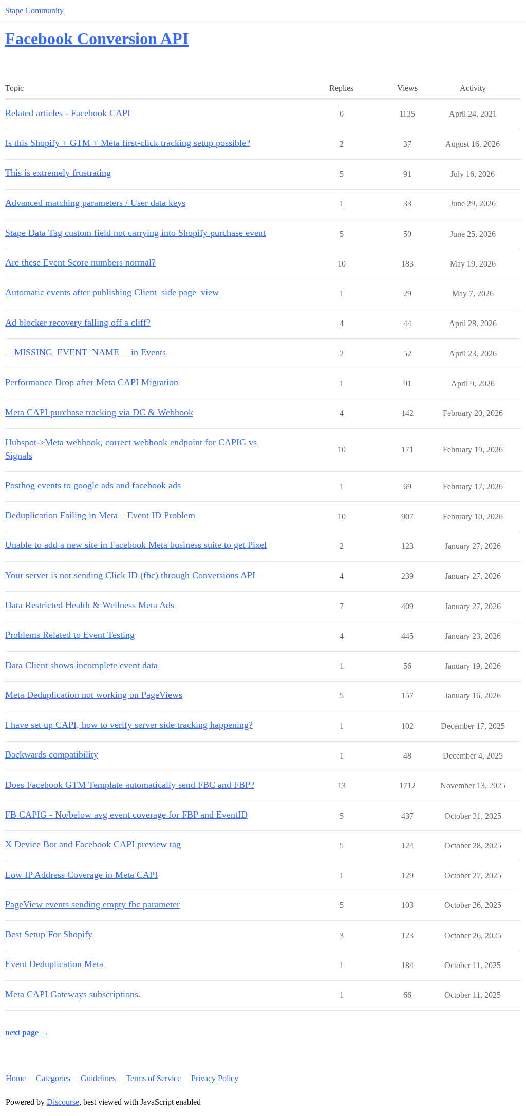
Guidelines (98, 1078)
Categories (53, 1078)
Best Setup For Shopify (48, 934)
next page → (27, 1032)
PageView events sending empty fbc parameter (92, 904)
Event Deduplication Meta (54, 964)
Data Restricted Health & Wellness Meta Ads (89, 605)
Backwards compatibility (51, 754)
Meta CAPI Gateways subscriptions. (73, 994)
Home (16, 1078)
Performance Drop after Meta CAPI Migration (91, 382)
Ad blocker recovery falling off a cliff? (78, 322)
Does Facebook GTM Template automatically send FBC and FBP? (129, 785)
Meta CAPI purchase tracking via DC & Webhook (99, 412)
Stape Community (34, 10)
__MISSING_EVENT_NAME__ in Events (85, 352)
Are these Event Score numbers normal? (80, 262)
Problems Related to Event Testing (70, 635)
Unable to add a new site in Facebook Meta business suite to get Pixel (136, 545)
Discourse (63, 1102)
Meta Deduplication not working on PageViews (93, 695)
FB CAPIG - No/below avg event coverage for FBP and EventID (126, 814)
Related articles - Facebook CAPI (67, 113)
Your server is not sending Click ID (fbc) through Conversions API (130, 575)
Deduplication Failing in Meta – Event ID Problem (100, 515)
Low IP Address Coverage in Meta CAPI (81, 874)
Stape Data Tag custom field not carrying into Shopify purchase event (135, 233)
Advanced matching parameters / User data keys (95, 203)
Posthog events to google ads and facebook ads (93, 485)
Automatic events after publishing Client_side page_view (112, 292)
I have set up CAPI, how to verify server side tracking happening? (129, 725)
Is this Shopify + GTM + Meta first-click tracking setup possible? (127, 143)
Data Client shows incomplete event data (81, 665)
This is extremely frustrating (58, 172)
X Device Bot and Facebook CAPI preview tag (93, 844)
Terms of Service (153, 1078)
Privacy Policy (214, 1078)
